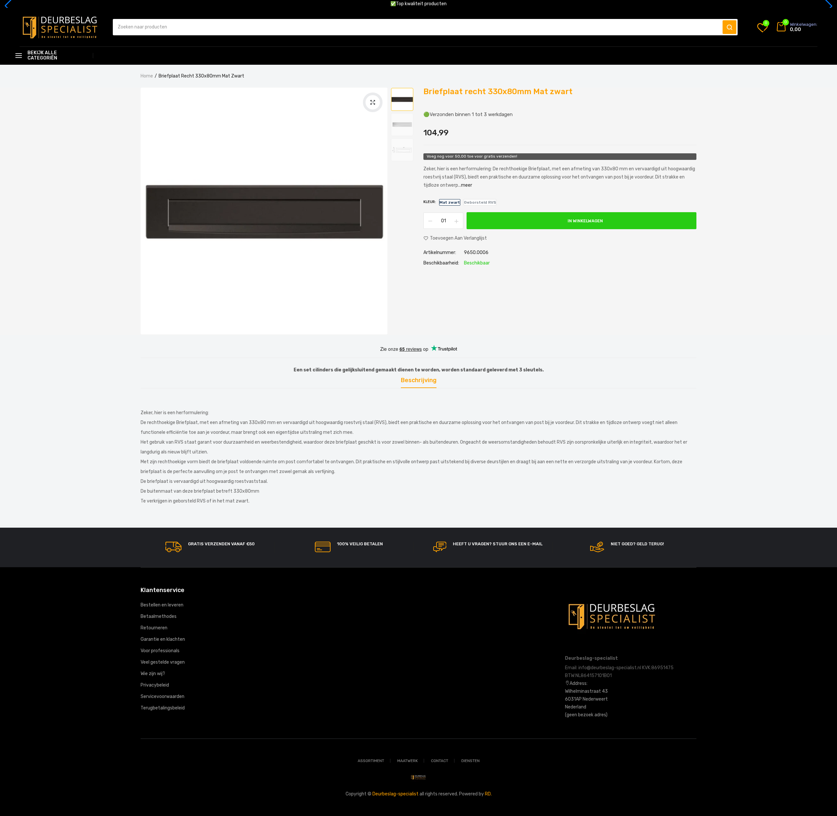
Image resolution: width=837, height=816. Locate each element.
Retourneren (154, 628)
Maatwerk (407, 761)
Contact (439, 761)
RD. (488, 794)
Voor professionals (160, 651)
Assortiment (371, 761)
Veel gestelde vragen (163, 662)
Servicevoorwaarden (162, 696)
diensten (470, 761)
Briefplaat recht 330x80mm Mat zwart (497, 91)
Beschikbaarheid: (441, 263)
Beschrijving (418, 380)
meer (466, 185)
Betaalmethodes (159, 616)
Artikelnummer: (439, 252)
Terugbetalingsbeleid (163, 708)
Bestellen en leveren (162, 605)
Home (147, 76)
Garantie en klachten (163, 639)
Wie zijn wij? (153, 673)
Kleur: (429, 202)
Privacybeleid (155, 685)
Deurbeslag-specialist (395, 794)
